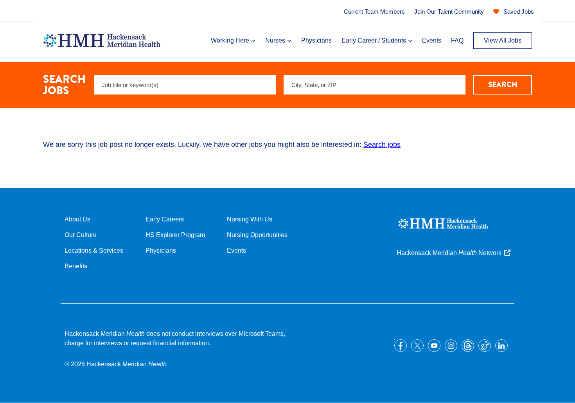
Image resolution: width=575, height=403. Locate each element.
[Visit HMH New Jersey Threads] (468, 345)
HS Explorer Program (175, 235)
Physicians (316, 40)
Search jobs (382, 144)
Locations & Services (94, 250)
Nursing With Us (249, 219)
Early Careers (165, 219)
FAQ (457, 40)
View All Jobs (502, 40)
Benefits (76, 266)
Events (431, 40)
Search (503, 84)
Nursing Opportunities (257, 235)
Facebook (400, 345)
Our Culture (81, 235)
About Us (77, 219)
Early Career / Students (373, 40)
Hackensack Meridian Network (449, 253)
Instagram (451, 345)
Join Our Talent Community (449, 11)
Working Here (230, 40)
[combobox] (374, 85)
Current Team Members (374, 11)
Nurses (275, 40)
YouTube (434, 345)
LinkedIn (501, 345)
